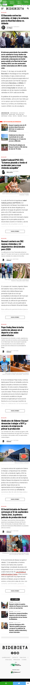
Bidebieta (9, 260)
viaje (25, 116)
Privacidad (17, 659)
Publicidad (23, 657)
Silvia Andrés (10, 172)
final (10, 116)
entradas (4, 116)
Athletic (22, 113)
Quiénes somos (6, 657)
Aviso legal (8, 659)
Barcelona (5, 114)
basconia (12, 114)
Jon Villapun (9, 28)
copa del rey (20, 114)
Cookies (24, 659)
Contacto (15, 657)
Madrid (20, 116)
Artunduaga (14, 113)
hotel (15, 116)
